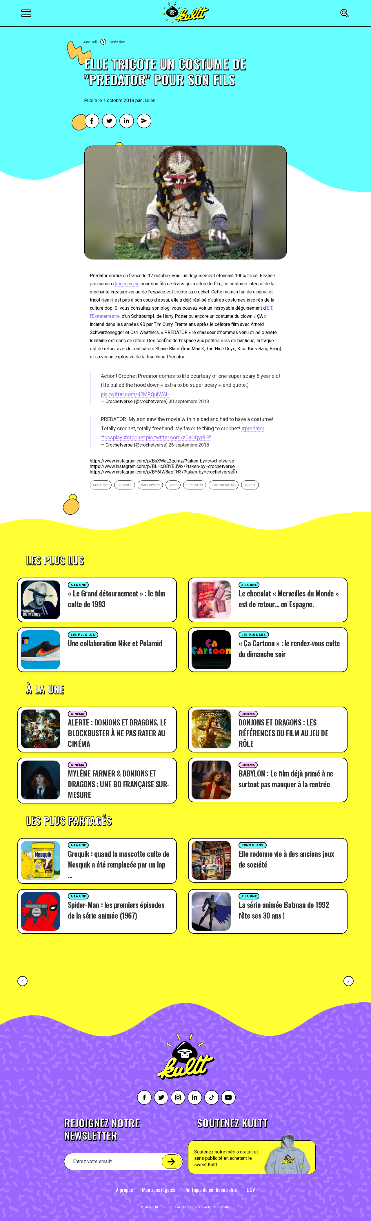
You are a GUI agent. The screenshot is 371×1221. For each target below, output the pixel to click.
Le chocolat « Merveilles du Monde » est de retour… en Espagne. (289, 598)
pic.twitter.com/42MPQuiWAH (135, 394)
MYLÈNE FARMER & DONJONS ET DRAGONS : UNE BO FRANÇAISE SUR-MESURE (118, 784)
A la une (78, 585)
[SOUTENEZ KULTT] (268, 1145)
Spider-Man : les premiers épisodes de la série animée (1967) (116, 910)
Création (118, 42)
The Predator (223, 485)
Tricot (250, 485)
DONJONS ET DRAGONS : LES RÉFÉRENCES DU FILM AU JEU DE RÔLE (283, 733)
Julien (149, 100)
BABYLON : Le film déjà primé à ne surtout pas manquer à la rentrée (286, 778)
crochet (124, 485)
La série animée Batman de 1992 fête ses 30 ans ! (284, 910)
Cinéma (77, 714)
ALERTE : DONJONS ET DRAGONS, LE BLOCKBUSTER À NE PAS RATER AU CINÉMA (117, 733)
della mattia (221, 1207)
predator (194, 485)
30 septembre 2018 (189, 401)
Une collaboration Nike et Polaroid (115, 643)
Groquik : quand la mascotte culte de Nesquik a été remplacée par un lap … (118, 864)
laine (173, 485)
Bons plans (252, 845)
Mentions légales (158, 1189)
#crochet (134, 437)
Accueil (90, 42)
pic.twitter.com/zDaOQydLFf (178, 437)
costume (100, 485)
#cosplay (111, 437)
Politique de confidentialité (210, 1189)
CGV (251, 1189)
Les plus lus (83, 635)
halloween (150, 485)
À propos (124, 1189)
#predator (252, 428)
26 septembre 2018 (189, 445)
